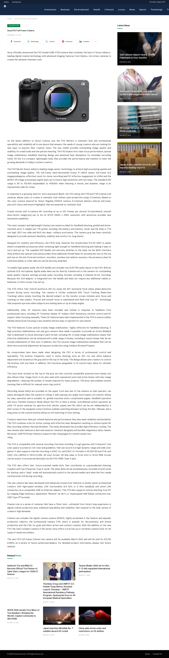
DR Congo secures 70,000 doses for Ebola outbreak (139, 129)
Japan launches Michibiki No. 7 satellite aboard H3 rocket (58, 629)
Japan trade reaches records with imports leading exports (138, 166)
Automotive (50, 9)
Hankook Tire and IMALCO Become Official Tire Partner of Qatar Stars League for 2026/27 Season (22, 569)
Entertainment (81, 9)
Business (65, 9)
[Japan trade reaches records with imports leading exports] (139, 158)
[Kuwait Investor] (22, 9)
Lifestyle (109, 9)
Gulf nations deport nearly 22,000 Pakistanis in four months (137, 56)
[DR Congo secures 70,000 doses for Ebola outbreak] (139, 122)
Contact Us (16, 2)
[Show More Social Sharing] (95, 41)
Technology (156, 9)
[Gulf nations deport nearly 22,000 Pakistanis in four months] (139, 48)
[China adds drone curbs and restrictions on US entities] (95, 616)
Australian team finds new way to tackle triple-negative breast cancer (139, 93)
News (132, 9)
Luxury (121, 9)
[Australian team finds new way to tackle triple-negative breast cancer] (139, 85)
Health (96, 9)
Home (6, 2)
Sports (142, 9)
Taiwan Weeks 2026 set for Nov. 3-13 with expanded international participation (94, 568)
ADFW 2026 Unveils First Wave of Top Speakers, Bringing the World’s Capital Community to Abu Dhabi (23, 614)
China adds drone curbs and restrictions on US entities (92, 629)
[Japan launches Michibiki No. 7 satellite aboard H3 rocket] (59, 616)
